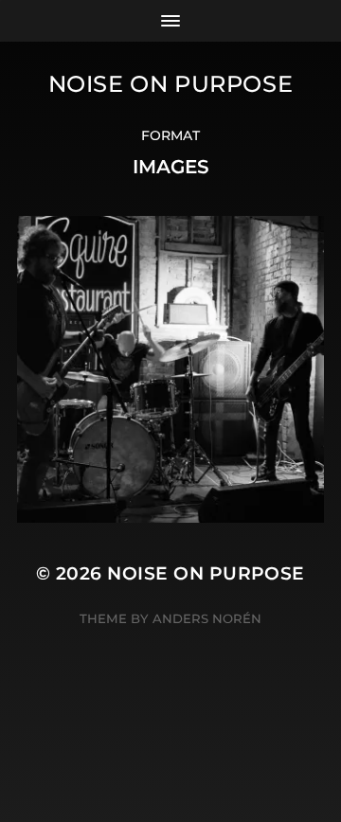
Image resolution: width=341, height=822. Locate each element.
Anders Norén (207, 618)
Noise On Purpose (171, 84)
